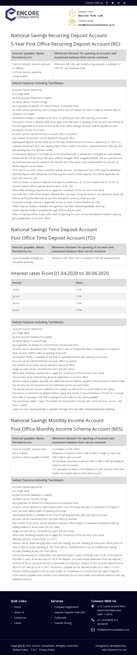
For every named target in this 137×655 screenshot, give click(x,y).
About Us (19, 612)
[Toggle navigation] (47, 14)
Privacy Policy (47, 649)
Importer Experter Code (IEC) (70, 612)
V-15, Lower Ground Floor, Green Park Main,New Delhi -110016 (111, 610)
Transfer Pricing (62, 623)
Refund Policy (20, 649)
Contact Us (20, 617)
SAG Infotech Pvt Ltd (114, 649)
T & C (33, 649)
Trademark (60, 617)
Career (17, 623)
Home (17, 607)
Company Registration (66, 607)
